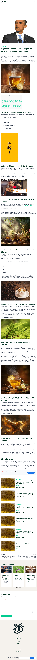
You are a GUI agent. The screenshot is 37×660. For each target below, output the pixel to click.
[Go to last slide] (2, 576)
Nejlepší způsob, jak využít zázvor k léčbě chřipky (11, 106)
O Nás (18, 641)
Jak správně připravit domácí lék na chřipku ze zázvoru (12, 101)
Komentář (3, 599)
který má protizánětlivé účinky (27, 205)
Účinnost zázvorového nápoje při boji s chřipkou (10, 102)
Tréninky (18, 652)
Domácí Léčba (3, 46)
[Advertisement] (18, 10)
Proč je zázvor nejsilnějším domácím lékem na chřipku (11, 100)
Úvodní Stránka (18, 638)
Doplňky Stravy (18, 651)
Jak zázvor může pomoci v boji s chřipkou (9, 97)
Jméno (3, 612)
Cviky (18, 648)
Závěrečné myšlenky (5, 107)
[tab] (16, 587)
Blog (18, 639)
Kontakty (18, 643)
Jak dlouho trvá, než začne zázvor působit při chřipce (11, 105)
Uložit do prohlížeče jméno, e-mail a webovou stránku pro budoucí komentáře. (30, 611)
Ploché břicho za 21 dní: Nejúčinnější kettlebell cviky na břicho (8, 556)
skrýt (13, 95)
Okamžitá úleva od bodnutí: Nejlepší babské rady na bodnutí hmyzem (30, 578)
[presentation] (6, 569)
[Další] (34, 576)
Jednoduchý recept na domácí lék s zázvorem (10, 99)
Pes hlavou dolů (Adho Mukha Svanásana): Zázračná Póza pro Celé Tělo (27, 556)
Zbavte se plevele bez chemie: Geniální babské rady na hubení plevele (18, 578)
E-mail (15, 612)
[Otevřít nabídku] (35, 2)
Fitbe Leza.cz (4, 53)
